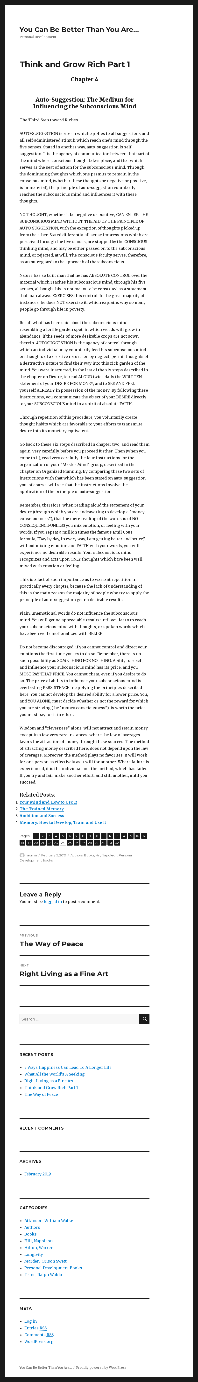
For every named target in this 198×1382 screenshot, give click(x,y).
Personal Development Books (53, 1267)
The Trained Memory (42, 808)
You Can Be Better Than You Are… (79, 29)
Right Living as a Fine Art (49, 1080)
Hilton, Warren (38, 1247)
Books (89, 855)
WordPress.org (38, 1341)
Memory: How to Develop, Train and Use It (63, 822)
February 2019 (37, 1174)
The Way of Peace (41, 1094)
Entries (35, 1328)
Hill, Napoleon (106, 855)
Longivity (33, 1254)
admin (32, 855)
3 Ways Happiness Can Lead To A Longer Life (68, 1067)
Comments (39, 1334)
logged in (53, 901)
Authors (77, 855)
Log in (30, 1321)
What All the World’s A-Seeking (54, 1074)
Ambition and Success (42, 815)
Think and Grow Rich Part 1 (51, 1087)
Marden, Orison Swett (45, 1261)
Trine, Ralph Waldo (43, 1274)
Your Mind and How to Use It (48, 802)
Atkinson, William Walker (49, 1220)
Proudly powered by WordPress (101, 1368)
